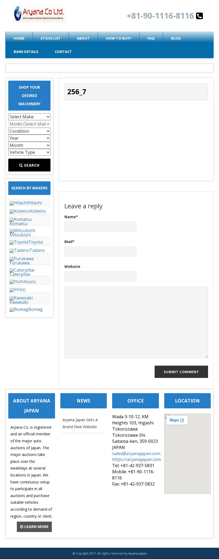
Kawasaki (19, 302)
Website (72, 266)
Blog (176, 38)
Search (31, 165)
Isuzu (30, 281)
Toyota (35, 242)
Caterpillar (20, 274)
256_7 (76, 91)
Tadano (37, 250)
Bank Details (26, 51)
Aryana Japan (137, 553)
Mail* (69, 241)
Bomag (35, 309)
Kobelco (38, 211)
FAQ (151, 38)
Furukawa (19, 263)
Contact (63, 51)
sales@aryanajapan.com (136, 453)
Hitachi (35, 203)
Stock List (51, 38)
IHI (23, 290)
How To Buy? (118, 38)
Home (19, 38)
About (83, 38)
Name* (71, 216)
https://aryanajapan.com (136, 459)
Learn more (36, 526)
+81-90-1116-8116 (161, 15)
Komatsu (19, 223)
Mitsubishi (20, 235)
